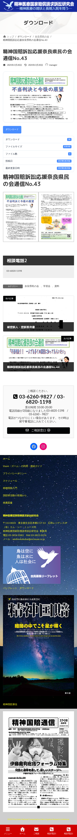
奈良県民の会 (32, 286)
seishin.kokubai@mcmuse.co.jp (28, 539)
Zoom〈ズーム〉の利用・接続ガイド (22, 466)
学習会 (46, 286)
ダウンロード (12, 129)
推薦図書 (7, 503)
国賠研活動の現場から (15, 495)
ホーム (6, 459)
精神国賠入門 (10, 488)
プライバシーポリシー (15, 473)
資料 (56, 286)
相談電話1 (51, 834)
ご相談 (36, 834)
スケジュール (10, 481)
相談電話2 (68, 834)
